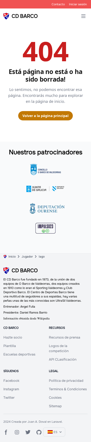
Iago (42, 256)
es (55, 432)
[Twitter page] (27, 432)
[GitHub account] (38, 432)
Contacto (58, 4)
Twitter (9, 397)
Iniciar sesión (78, 4)
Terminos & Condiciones (68, 389)
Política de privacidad (66, 380)
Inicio (12, 256)
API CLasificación (62, 359)
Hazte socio (12, 337)
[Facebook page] (5, 432)
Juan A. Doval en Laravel (45, 422)
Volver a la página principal (45, 115)
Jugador (27, 256)
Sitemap (55, 406)
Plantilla (9, 346)
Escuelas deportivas (19, 354)
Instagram (11, 389)
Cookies (55, 397)
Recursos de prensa (64, 337)
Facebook (11, 380)
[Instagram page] (16, 432)
